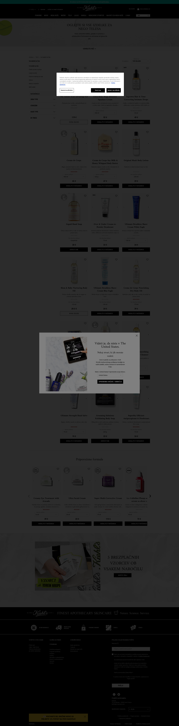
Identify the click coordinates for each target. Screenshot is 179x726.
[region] (90, 84)
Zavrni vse (98, 90)
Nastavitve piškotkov (67, 90)
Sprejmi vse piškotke (114, 90)
